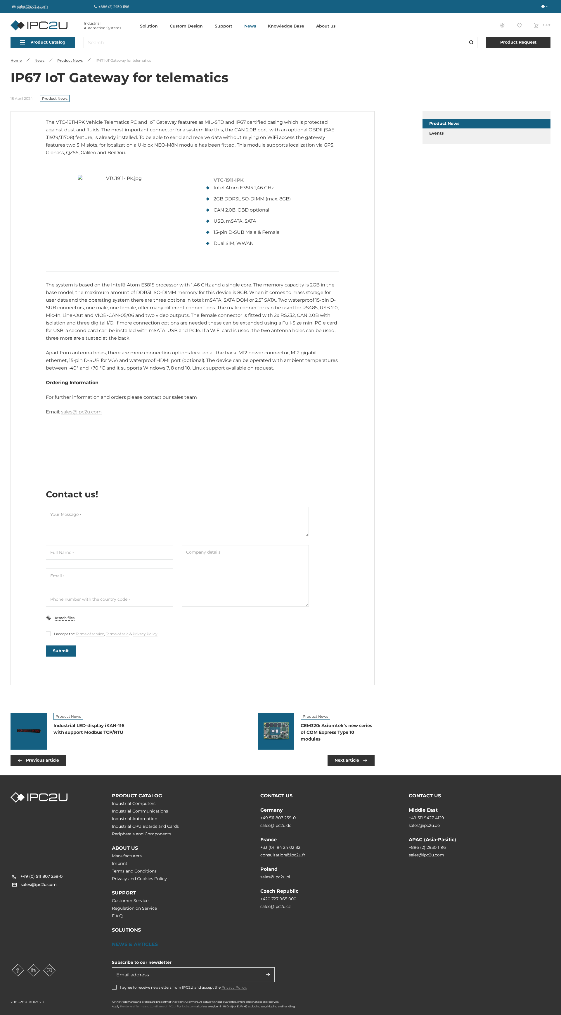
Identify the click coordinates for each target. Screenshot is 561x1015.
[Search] (471, 42)
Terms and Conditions (134, 871)
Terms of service (90, 634)
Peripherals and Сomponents (141, 834)
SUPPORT (124, 893)
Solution (149, 26)
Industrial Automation (134, 818)
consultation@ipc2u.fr (282, 855)
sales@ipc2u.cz (275, 906)
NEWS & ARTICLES (135, 944)
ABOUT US (125, 848)
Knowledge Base (286, 26)
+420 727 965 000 (278, 898)
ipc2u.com (189, 1006)
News (250, 26)
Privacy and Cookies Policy (139, 878)
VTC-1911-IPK (229, 180)
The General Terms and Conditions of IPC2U (148, 1006)
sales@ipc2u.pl (275, 877)
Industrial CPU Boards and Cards (145, 826)
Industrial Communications (140, 811)
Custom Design (186, 26)
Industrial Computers (133, 803)
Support (223, 26)
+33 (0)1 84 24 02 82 (280, 847)
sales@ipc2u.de (275, 825)
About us (325, 26)
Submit (61, 650)
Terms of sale (117, 634)
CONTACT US (276, 795)
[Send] (268, 974)
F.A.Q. (118, 915)
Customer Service (130, 900)
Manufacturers (127, 855)
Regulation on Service (134, 908)
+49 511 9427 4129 (426, 817)
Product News (54, 98)
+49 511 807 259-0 (278, 817)
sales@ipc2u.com (81, 412)
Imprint (119, 863)
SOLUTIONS (126, 930)
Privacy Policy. (234, 987)
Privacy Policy (145, 634)
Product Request (518, 42)
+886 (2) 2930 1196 (427, 847)
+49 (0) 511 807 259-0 (41, 876)
